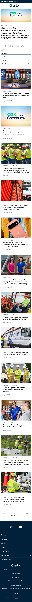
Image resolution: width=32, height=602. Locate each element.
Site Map (16, 593)
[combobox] (16, 56)
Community (5, 551)
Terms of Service (16, 573)
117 (23, 513)
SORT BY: (4, 60)
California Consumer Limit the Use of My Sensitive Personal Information (16, 589)
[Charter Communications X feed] (11, 527)
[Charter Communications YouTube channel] (20, 527)
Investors (4, 543)
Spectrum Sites (6, 560)
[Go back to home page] (16, 566)
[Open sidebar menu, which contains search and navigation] (2, 5)
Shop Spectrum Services (9, 1)
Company (4, 535)
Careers (3, 547)
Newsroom (4, 539)
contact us (23, 597)
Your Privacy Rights (16, 577)
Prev (4, 513)
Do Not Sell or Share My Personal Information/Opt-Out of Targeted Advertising (16, 584)
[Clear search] (30, 46)
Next (27, 513)
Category (4, 53)
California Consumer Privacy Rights (16, 580)
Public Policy (5, 555)
